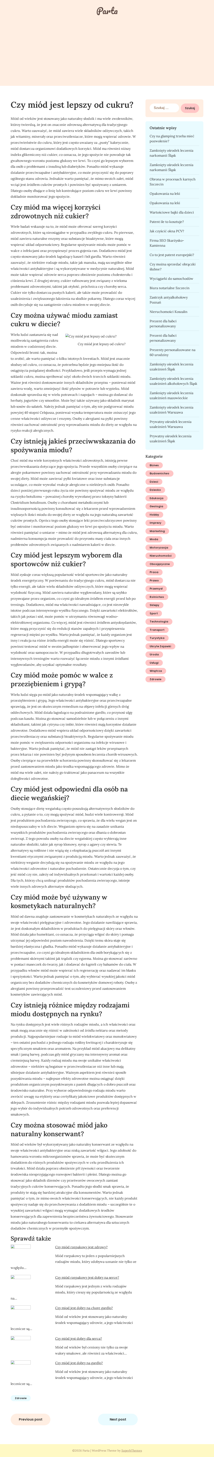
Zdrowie (21, 1398)
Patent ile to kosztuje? (167, 222)
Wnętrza (156, 671)
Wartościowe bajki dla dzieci (172, 212)
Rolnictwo (157, 597)
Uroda (154, 654)
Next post (118, 1419)
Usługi (154, 663)
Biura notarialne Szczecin (170, 288)
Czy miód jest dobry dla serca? (78, 1338)
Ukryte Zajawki (160, 646)
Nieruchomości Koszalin (168, 312)
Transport (157, 630)
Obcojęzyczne (160, 564)
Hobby (154, 515)
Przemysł (156, 589)
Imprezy (155, 523)
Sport (154, 613)
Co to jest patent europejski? (172, 255)
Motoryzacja (159, 548)
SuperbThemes (131, 1450)
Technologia (159, 622)
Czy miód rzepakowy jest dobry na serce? (87, 1277)
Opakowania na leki (165, 193)
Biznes (154, 465)
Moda (154, 539)
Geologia (156, 506)
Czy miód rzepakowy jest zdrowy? (81, 1247)
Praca (154, 572)
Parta (107, 10)
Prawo (154, 580)
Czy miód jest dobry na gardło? (79, 1363)
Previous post (30, 1419)
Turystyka (157, 638)
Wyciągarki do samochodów (171, 278)
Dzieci (154, 482)
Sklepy (154, 605)
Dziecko (155, 490)
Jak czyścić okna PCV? (167, 231)
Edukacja (156, 498)
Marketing (157, 531)
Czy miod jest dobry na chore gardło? (84, 1308)
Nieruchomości (161, 556)
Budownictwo (159, 473)
